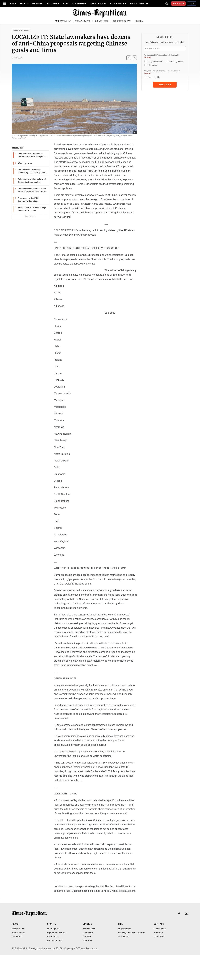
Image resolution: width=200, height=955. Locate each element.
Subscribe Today (121, 21)
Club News (123, 936)
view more (29, 216)
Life (120, 924)
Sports (24, 3)
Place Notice (118, 3)
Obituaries (52, 3)
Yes (149, 77)
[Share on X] (134, 57)
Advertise (158, 932)
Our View (87, 936)
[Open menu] (4, 3)
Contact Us (159, 936)
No (158, 77)
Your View (87, 940)
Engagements (124, 928)
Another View (89, 928)
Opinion (37, 3)
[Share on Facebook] (128, 57)
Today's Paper (82, 21)
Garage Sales (98, 3)
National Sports (54, 940)
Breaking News (176, 61)
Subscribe (178, 4)
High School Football (57, 932)
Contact (159, 924)
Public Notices (139, 3)
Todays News (18, 928)
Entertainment (18, 932)
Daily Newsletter (155, 61)
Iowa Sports (53, 936)
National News (21, 30)
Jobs (65, 3)
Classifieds (79, 3)
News (13, 3)
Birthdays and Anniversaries (131, 932)
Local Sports (53, 928)
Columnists (88, 932)
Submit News (101, 21)
